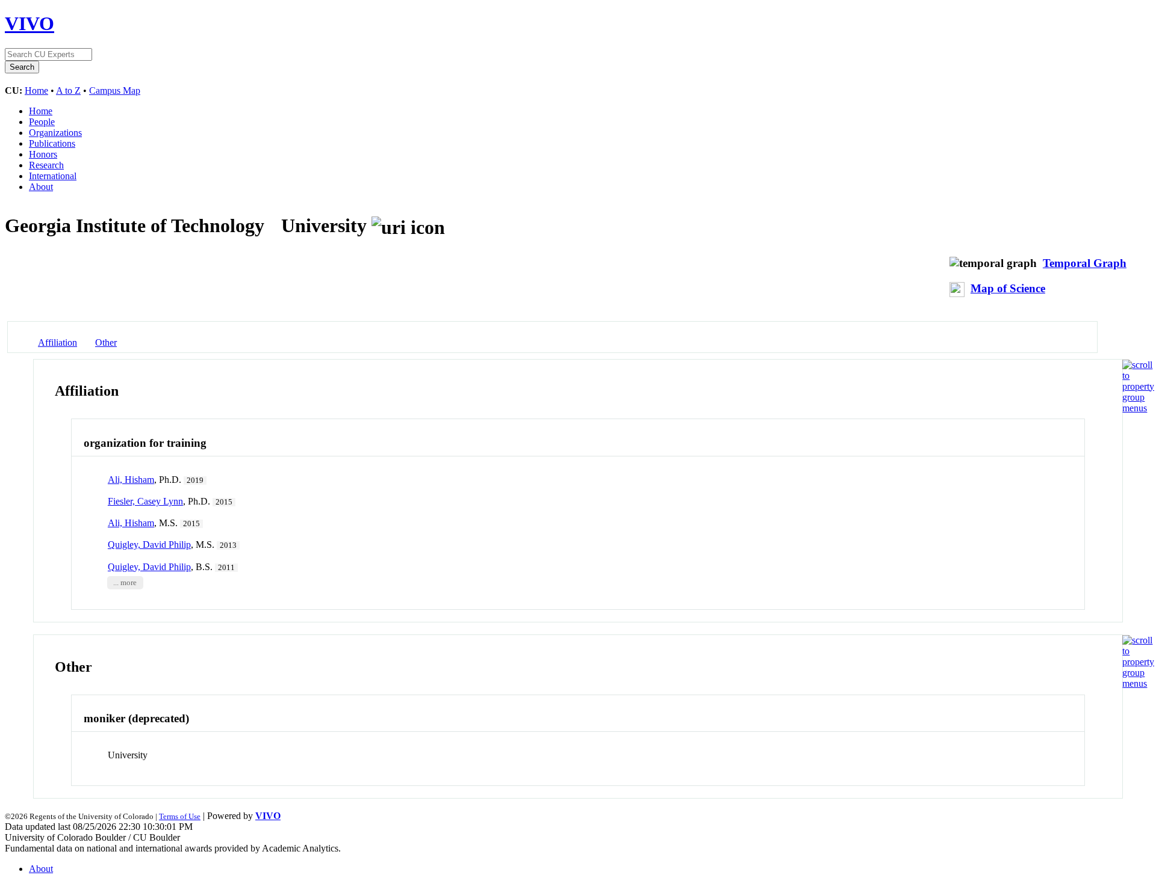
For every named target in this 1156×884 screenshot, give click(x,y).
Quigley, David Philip (149, 544)
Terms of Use (179, 816)
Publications (52, 143)
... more (125, 583)
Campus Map (114, 90)
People (42, 122)
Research (46, 165)
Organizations (55, 132)
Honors (43, 154)
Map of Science (1008, 288)
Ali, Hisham (131, 479)
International (52, 176)
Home (36, 90)
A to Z (68, 90)
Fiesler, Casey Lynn (145, 501)
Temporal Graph (1084, 263)
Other (106, 342)
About (41, 187)
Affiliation (57, 342)
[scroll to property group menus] (1138, 408)
